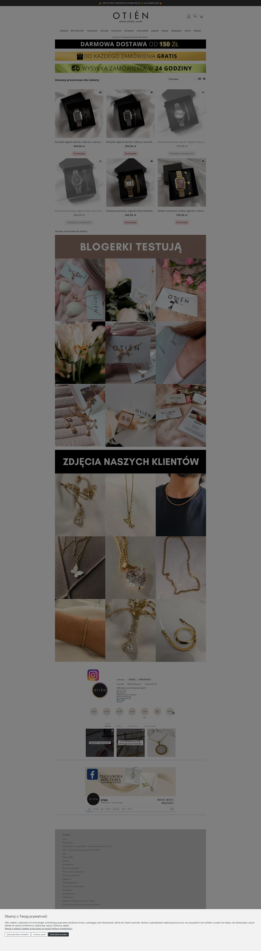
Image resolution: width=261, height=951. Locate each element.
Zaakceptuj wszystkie (58, 934)
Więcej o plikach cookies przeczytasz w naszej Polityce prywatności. (39, 928)
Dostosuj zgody (39, 934)
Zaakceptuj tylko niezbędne (17, 934)
